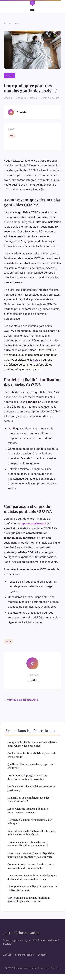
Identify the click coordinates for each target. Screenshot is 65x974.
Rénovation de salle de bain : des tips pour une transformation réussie (32, 832)
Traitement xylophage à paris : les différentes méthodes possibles (27, 777)
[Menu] (32, 10)
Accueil (8, 23)
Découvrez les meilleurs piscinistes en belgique (30, 821)
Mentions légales (24, 954)
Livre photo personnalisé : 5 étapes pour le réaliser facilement (32, 888)
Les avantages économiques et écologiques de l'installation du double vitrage (32, 877)
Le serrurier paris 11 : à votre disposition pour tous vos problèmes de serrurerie (31, 854)
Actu (16, 23)
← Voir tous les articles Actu (21, 699)
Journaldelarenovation (21, 932)
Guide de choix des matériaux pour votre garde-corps (31, 788)
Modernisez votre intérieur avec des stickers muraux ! (29, 799)
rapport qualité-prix (33, 523)
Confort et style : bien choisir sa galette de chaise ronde (32, 755)
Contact (42, 954)
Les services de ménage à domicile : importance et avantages (28, 810)
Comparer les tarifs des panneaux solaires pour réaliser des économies (32, 743)
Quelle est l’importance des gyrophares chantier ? (30, 766)
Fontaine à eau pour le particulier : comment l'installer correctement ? (28, 843)
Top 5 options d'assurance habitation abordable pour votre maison (29, 899)
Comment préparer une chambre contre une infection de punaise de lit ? (31, 866)
